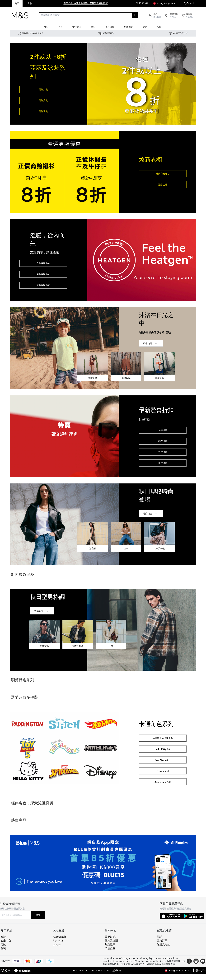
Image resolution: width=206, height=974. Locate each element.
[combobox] (88, 15)
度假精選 (147, 343)
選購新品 (147, 513)
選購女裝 (43, 89)
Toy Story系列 (162, 760)
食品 (29, 3)
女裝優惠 (162, 430)
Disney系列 (163, 771)
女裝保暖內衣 (43, 263)
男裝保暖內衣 (43, 274)
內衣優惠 (162, 441)
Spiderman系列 (162, 781)
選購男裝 (43, 100)
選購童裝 (43, 111)
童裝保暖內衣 (43, 285)
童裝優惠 (162, 462)
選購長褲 (162, 184)
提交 (38, 915)
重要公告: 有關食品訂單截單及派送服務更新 (86, 3)
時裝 (17, 3)
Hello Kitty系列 (163, 749)
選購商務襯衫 (162, 173)
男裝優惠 (162, 452)
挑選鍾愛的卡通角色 (163, 738)
